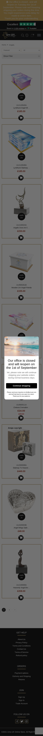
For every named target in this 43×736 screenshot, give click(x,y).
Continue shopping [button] (21, 386)
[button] (7, 339)
